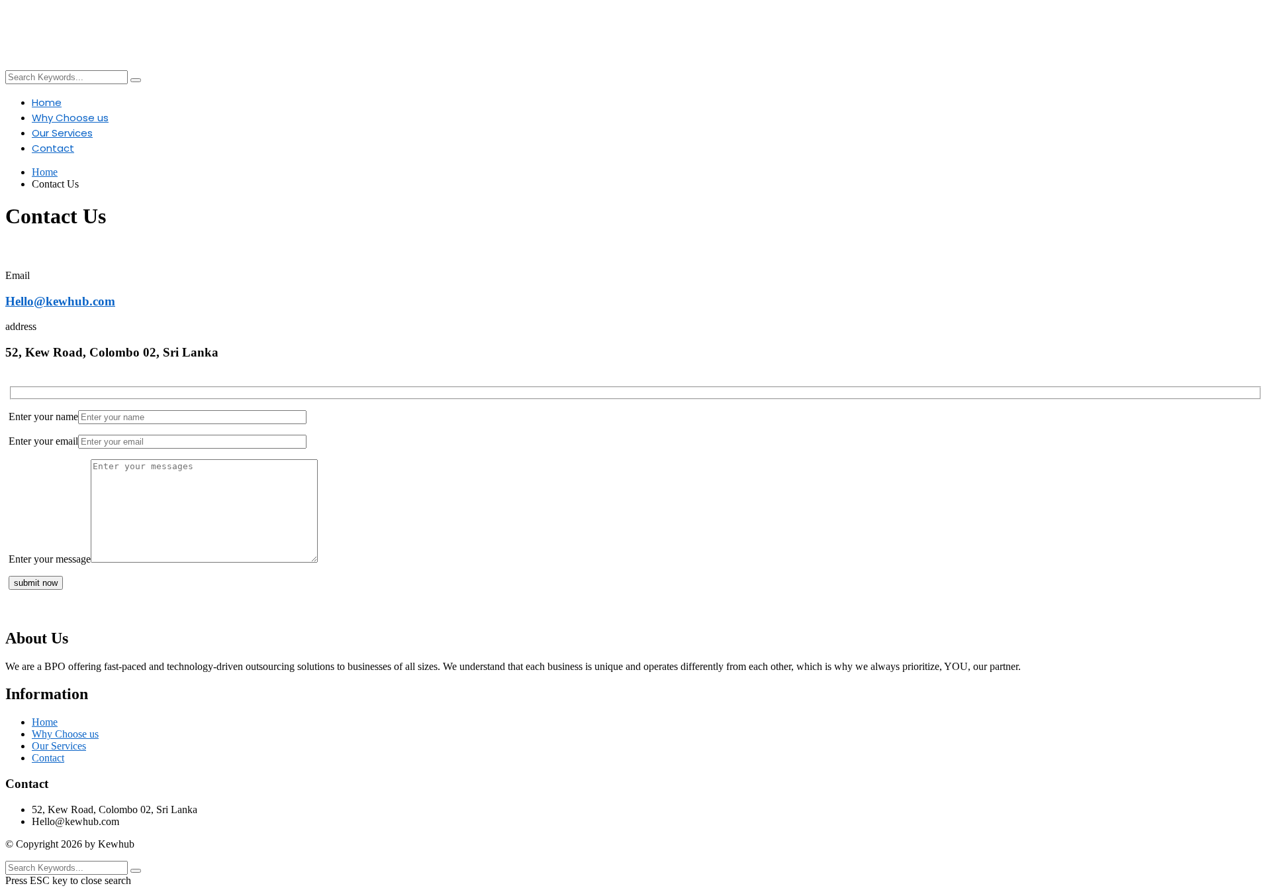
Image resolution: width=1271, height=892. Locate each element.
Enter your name (43, 416)
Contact (53, 148)
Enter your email (43, 441)
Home (47, 102)
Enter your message (50, 559)
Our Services (62, 133)
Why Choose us (70, 118)
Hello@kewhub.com (60, 301)
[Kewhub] (418, 31)
